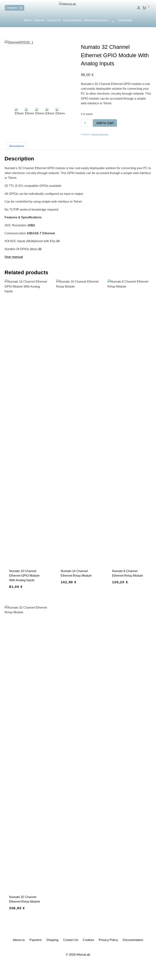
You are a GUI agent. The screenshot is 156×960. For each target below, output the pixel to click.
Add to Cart (105, 123)
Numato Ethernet (99, 134)
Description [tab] (16, 145)
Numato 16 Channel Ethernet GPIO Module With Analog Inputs (24, 575)
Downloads (125, 20)
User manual (14, 256)
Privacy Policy (108, 940)
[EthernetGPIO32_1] (40, 73)
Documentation (72, 20)
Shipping (52, 940)
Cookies (88, 940)
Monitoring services (96, 20)
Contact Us (54, 20)
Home (27, 20)
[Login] (138, 7)
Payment (39, 20)
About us (19, 940)
